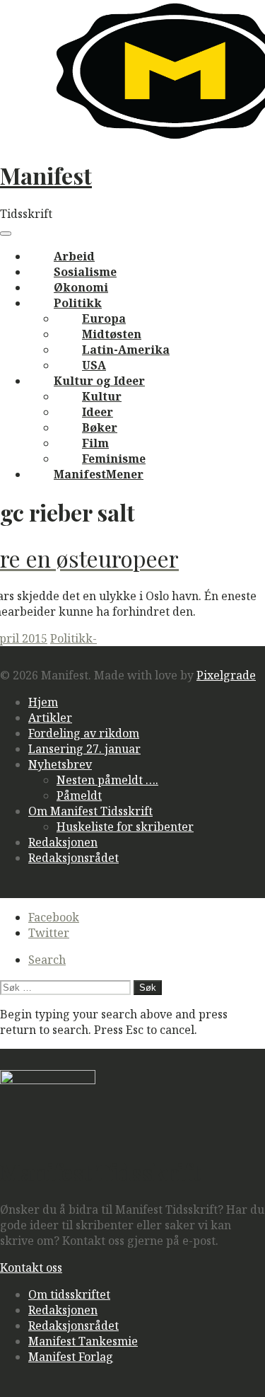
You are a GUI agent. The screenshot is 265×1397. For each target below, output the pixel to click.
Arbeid (74, 256)
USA (94, 365)
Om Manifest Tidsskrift (90, 811)
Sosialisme (85, 272)
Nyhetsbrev (60, 764)
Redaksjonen (63, 842)
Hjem (43, 702)
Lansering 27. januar (84, 749)
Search (47, 959)
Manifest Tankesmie (83, 1341)
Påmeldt (79, 795)
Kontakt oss (31, 1267)
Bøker (99, 427)
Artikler (50, 717)
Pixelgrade (226, 675)
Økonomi (81, 287)
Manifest (46, 175)
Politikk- (73, 638)
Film (95, 443)
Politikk (78, 303)
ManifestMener (98, 474)
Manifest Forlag (70, 1356)
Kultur (102, 396)
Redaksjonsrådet (73, 858)
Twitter (48, 933)
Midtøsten (111, 334)
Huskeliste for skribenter (125, 826)
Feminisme (114, 458)
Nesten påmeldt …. (107, 780)
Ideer (97, 412)
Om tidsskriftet (69, 1294)
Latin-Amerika (126, 349)
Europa (104, 318)
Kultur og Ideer (99, 381)
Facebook (53, 917)
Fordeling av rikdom (83, 733)
